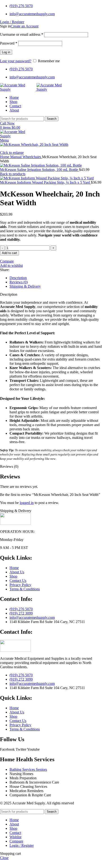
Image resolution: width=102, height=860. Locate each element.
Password (8, 43)
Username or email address (21, 34)
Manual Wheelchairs (26, 157)
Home (5, 157)
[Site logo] (18, 89)
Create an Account (24, 26)
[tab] (55, 278)
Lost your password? (15, 61)
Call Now (7, 123)
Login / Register (21, 845)
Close (4, 858)
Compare (16, 841)
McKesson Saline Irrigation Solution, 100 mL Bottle (39, 170)
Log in (6, 52)
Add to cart (9, 253)
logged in (27, 503)
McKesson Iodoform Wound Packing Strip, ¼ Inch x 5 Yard (45, 182)
